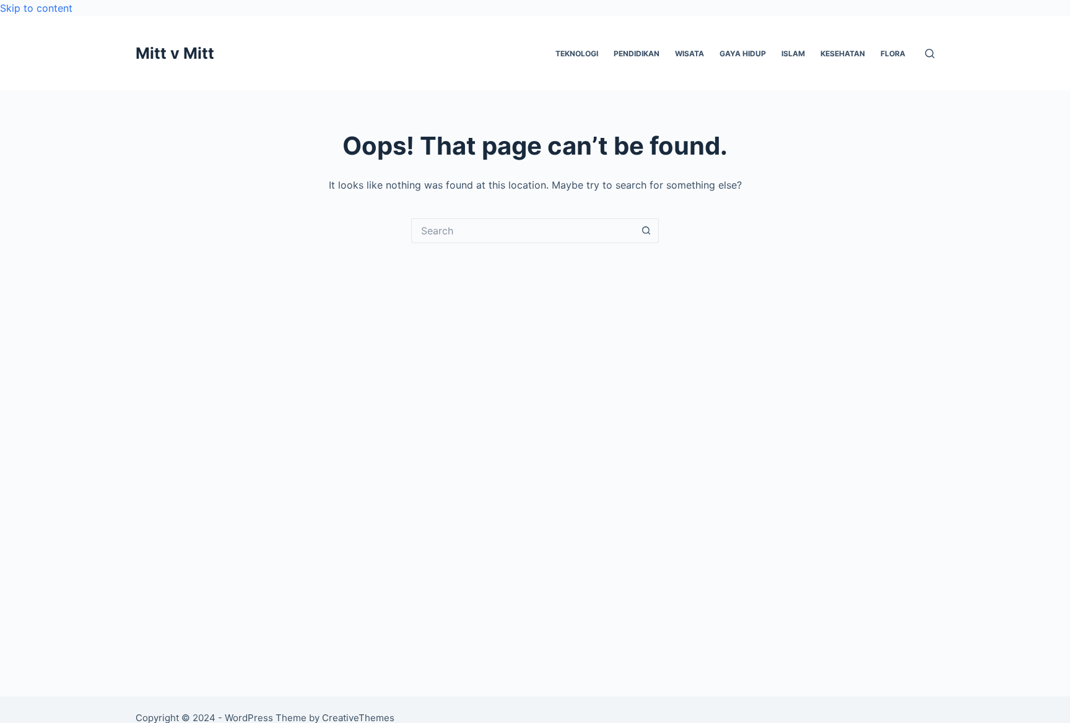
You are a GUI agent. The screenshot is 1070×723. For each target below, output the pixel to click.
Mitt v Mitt (175, 53)
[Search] (929, 53)
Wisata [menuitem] (689, 53)
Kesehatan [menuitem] (842, 53)
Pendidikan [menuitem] (636, 53)
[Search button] (646, 230)
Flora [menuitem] (893, 53)
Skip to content (36, 8)
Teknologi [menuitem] (576, 53)
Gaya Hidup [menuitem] (743, 53)
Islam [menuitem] (793, 53)
